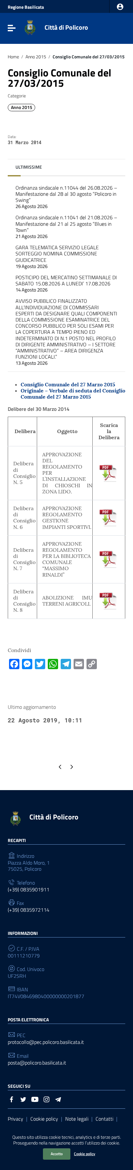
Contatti (104, 1119)
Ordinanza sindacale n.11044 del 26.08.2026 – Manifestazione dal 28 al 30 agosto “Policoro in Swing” (66, 197)
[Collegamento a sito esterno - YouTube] (35, 1099)
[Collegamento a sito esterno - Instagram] (46, 1099)
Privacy (15, 1119)
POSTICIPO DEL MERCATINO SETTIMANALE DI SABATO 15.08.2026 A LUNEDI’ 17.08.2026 (66, 283)
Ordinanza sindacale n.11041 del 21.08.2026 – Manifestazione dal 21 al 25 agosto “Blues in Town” (66, 226)
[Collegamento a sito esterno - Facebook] (11, 1099)
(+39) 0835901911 (28, 890)
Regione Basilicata (26, 7)
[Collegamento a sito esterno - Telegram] (58, 1099)
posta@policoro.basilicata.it (37, 1063)
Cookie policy (84, 1154)
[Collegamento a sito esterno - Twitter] (23, 1099)
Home (13, 56)
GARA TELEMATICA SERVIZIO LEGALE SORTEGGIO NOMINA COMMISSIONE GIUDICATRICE (57, 256)
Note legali (76, 1119)
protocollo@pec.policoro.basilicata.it (46, 1042)
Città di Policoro (66, 27)
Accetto (57, 1154)
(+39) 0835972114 (28, 910)
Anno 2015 (36, 56)
